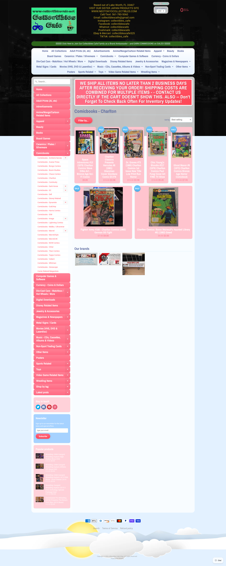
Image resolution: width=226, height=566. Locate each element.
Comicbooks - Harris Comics (49, 211)
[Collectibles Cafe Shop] (54, 21)
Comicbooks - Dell (45, 194)
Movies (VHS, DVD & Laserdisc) (77, 67)
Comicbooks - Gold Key (47, 206)
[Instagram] (55, 407)
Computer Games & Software (133, 56)
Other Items (183, 67)
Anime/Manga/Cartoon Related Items (132, 51)
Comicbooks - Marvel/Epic (48, 235)
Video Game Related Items (124, 72)
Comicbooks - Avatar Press (48, 162)
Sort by (167, 120)
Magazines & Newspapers (176, 62)
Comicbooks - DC (53, 190)
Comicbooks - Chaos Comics (49, 174)
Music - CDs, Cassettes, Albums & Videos (120, 67)
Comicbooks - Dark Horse (53, 186)
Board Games (54, 56)
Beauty (170, 51)
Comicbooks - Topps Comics (49, 255)
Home (45, 51)
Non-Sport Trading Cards (159, 67)
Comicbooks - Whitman (47, 263)
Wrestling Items (150, 72)
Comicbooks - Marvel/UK (48, 239)
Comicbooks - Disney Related (49, 198)
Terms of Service (110, 528)
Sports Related (87, 72)
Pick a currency (161, 8)
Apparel (159, 51)
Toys (102, 72)
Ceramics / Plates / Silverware (81, 56)
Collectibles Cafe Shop (116, 556)
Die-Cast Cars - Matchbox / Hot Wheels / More (61, 62)
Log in (156, 3)
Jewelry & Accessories (146, 61)
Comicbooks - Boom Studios (49, 170)
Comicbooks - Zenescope (48, 267)
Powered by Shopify (117, 558)
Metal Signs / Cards (46, 66)
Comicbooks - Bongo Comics (49, 166)
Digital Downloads (97, 61)
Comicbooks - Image (53, 219)
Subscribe (43, 436)
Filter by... (83, 120)
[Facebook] (43, 407)
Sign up (165, 3)
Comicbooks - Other (45, 247)
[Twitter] (38, 407)
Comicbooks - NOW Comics (49, 243)
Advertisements (102, 51)
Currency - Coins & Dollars (165, 56)
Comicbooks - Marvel (53, 231)
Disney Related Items (121, 61)
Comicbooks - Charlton (47, 178)
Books (180, 51)
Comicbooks (108, 56)
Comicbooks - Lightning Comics (50, 223)
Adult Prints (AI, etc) (80, 51)
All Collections (59, 51)
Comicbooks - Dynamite (53, 203)
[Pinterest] (49, 407)
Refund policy (126, 528)
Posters (71, 72)
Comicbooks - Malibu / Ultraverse (51, 227)
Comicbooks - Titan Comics (49, 251)
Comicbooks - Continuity (47, 182)
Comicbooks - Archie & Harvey (53, 158)
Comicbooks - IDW (45, 214)
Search (96, 528)
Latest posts (53, 393)
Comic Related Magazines (48, 271)
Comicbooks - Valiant (46, 259)
